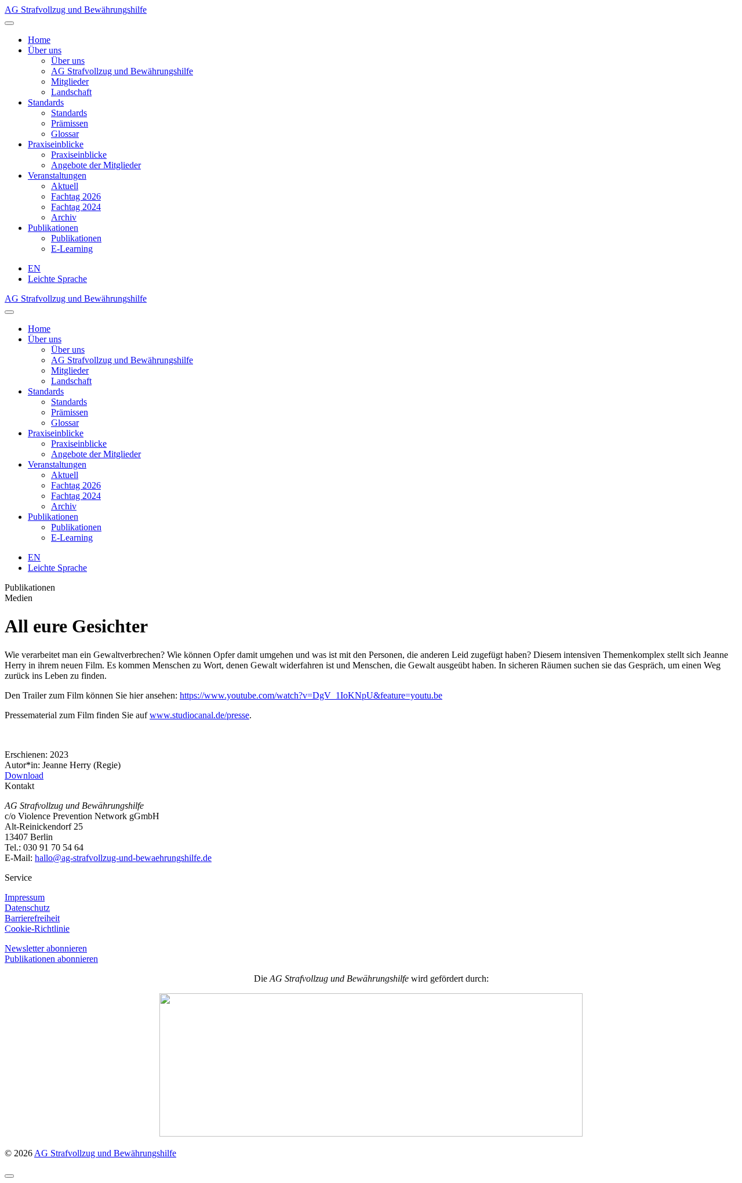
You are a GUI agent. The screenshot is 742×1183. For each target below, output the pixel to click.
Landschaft (71, 92)
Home (39, 40)
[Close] (9, 312)
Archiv (64, 217)
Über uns (44, 50)
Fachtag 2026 (76, 196)
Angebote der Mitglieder (96, 165)
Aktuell (64, 186)
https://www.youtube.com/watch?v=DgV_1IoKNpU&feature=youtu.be (311, 695)
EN (34, 268)
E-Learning (72, 249)
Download (24, 775)
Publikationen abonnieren (51, 959)
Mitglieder (70, 81)
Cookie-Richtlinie (37, 929)
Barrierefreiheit (32, 918)
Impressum (25, 897)
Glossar (65, 134)
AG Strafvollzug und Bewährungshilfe (76, 10)
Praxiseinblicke (55, 144)
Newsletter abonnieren (46, 948)
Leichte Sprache (57, 279)
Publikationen (53, 228)
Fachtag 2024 (76, 207)
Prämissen (69, 123)
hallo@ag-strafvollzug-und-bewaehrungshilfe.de (123, 858)
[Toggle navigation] (9, 23)
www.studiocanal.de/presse (199, 715)
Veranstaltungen (57, 175)
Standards (46, 102)
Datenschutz (27, 908)
